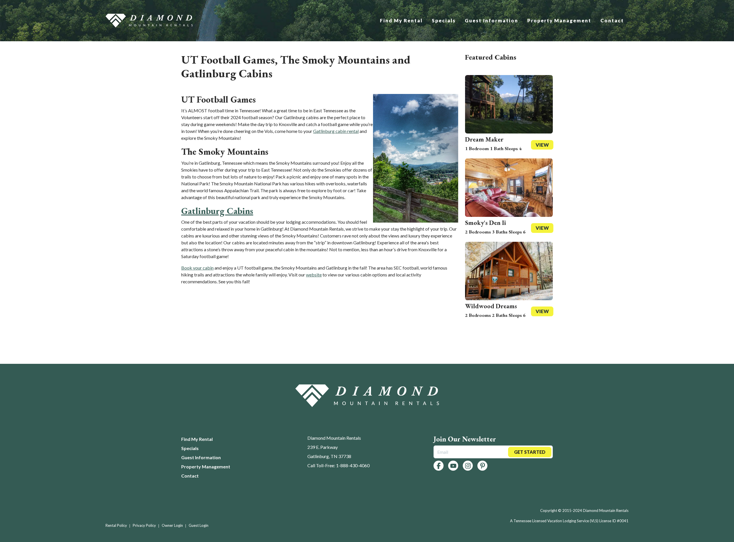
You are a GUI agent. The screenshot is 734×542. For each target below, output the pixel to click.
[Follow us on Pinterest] (482, 466)
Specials (444, 20)
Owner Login (172, 525)
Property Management (559, 20)
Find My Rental (401, 20)
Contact (612, 20)
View (542, 145)
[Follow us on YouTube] (453, 466)
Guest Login (198, 525)
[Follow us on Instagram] (468, 466)
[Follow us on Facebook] (439, 466)
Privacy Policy (144, 525)
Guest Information (491, 20)
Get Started (529, 452)
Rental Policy (116, 525)
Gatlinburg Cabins (217, 211)
